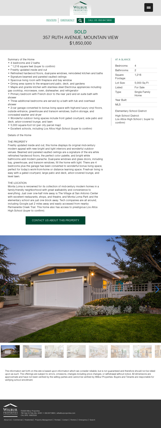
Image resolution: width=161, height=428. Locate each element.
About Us (7, 420)
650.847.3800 (50, 413)
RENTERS (51, 20)
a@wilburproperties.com (66, 413)
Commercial (17, 420)
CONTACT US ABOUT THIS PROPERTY (55, 220)
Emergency (83, 420)
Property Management (43, 420)
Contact (65, 420)
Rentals (57, 420)
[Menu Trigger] (148, 7)
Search (80, 20)
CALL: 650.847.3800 (100, 20)
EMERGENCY (68, 20)
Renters (73, 420)
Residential (29, 420)
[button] (157, 289)
